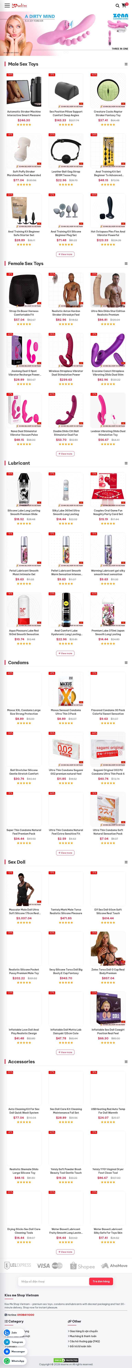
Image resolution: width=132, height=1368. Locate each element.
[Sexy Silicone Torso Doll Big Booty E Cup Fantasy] (66, 949)
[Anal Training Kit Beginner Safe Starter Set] (24, 211)
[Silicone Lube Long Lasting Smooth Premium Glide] (24, 490)
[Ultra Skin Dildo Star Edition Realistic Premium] (108, 290)
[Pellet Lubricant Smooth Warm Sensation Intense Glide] (66, 550)
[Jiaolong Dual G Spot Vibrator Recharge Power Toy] (24, 350)
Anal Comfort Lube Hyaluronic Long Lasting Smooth (66, 634)
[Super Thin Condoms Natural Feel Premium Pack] (24, 809)
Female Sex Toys (25, 263)
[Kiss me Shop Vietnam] (21, 5)
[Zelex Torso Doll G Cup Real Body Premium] (108, 949)
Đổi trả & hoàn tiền (80, 1346)
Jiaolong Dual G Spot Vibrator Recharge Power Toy (24, 375)
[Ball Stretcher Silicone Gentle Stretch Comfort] (24, 749)
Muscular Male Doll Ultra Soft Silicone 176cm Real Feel (24, 913)
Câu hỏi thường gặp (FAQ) (85, 1341)
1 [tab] (64, 52)
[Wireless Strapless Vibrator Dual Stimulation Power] (66, 350)
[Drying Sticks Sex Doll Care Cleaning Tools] (24, 1208)
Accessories (21, 1061)
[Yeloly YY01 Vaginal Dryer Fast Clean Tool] (108, 1148)
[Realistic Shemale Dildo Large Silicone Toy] (24, 1148)
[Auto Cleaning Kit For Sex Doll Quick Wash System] (24, 1088)
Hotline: (20, 1314)
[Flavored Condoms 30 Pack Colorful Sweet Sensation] (108, 689)
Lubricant (19, 463)
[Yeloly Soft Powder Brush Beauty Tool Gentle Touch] (66, 1148)
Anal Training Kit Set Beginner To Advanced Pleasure (108, 175)
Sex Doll (16, 862)
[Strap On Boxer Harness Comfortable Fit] (24, 290)
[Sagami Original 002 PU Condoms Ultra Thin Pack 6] (108, 749)
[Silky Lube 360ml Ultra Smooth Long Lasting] (66, 490)
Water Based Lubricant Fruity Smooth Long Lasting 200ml (66, 1233)
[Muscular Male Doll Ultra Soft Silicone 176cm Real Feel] (24, 889)
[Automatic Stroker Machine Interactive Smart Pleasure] (24, 91)
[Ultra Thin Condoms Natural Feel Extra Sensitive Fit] (66, 809)
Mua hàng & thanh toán (83, 1336)
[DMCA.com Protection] (66, 1360)
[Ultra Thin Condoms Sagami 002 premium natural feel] (66, 749)
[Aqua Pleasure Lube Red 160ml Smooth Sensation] (24, 610)
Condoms (18, 662)
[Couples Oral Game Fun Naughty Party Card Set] (108, 490)
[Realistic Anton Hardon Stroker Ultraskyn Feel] (66, 290)
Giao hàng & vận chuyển (84, 1331)
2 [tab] (67, 52)
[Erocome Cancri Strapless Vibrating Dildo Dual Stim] (108, 350)
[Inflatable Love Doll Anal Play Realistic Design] (24, 1009)
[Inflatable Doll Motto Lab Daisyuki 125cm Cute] (66, 1009)
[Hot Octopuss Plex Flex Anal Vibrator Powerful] (108, 211)
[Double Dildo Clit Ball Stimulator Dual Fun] (66, 410)
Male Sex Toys (23, 64)
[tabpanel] (66, 33)
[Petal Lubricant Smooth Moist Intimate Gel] (24, 550)
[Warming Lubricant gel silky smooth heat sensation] (108, 550)
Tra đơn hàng (101, 1281)
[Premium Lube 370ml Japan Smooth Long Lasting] (108, 610)
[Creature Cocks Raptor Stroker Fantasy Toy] (108, 91)
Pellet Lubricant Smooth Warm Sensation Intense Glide (66, 574)
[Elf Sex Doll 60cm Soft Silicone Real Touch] (108, 889)
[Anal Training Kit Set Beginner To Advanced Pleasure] (108, 150)
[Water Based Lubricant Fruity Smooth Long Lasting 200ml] (66, 1208)
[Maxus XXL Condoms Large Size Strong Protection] (24, 689)
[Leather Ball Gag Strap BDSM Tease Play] (66, 150)
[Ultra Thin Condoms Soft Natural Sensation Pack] (108, 809)
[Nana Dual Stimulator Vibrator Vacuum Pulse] (24, 410)
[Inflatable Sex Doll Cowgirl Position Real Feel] (108, 1009)
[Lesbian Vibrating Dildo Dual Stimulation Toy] (108, 410)
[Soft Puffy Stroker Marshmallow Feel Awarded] (24, 150)
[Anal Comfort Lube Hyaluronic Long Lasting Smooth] (66, 610)
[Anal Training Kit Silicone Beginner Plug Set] (66, 211)
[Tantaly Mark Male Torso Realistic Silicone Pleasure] (66, 889)
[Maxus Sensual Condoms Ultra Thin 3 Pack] (66, 689)
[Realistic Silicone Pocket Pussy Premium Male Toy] (24, 949)
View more (66, 254)
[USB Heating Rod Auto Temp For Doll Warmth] (108, 1088)
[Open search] (117, 5)
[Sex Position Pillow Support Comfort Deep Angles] (66, 91)
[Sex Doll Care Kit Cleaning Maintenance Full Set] (66, 1088)
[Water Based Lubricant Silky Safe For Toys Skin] (108, 1208)
